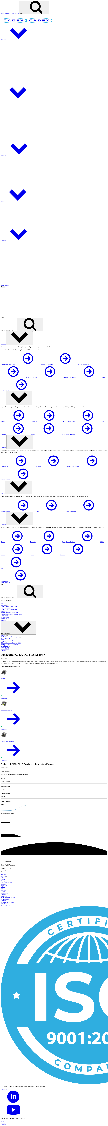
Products (3, 99)
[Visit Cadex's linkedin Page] (13, 1102)
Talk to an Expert (5, 285)
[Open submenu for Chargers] (6, 611)
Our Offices (4, 874)
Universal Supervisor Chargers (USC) (11, 612)
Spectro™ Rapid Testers (68, 421)
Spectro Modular (5, 617)
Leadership (33, 542)
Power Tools (4, 885)
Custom (3, 896)
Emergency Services (31, 377)
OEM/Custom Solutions (68, 434)
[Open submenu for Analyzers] (7, 605)
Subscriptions (15, 13)
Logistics (3, 884)
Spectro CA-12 (5, 618)
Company (3, 240)
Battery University (5, 479)
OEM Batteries (5, 899)
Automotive (4, 877)
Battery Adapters (5, 608)
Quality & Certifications (68, 542)
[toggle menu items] (6, 876)
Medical (3, 879)
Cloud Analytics (5, 620)
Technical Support (5, 511)
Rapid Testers (4, 615)
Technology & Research (72, 466)
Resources (3, 155)
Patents (32, 555)
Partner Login (4, 13)
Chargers (34, 421)
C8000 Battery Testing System (9, 609)
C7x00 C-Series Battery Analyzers (10, 606)
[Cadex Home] (13, 26)
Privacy (3, 1123)
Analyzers (3, 421)
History (3, 542)
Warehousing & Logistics (69, 377)
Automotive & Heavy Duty (8, 364)
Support (3, 201)
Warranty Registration (70, 511)
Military (3, 881)
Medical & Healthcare (47, 364)
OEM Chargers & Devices (8, 897)
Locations (62, 555)
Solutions (3, 39)
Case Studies (37, 466)
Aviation (3, 887)
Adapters (33, 434)
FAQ (37, 511)
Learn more (4, 1089)
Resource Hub (4, 466)
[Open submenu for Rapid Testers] (9, 646)
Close (2, 315)
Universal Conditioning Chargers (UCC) (11, 614)
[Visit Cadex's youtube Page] (13, 1115)
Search (21, 13)
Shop (9, 13)
